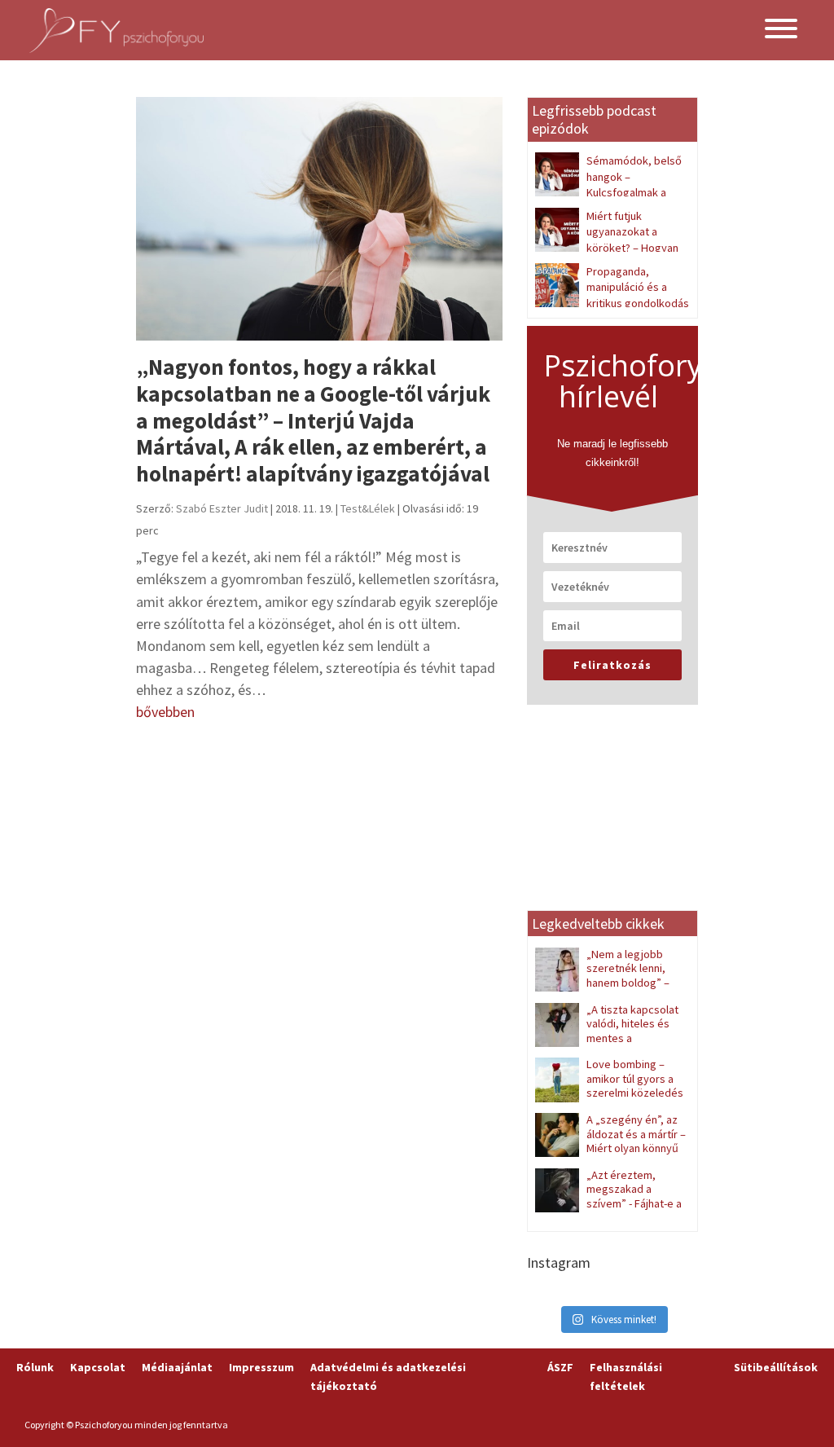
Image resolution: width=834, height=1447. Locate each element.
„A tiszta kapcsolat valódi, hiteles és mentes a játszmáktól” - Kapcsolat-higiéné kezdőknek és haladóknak (607, 1045)
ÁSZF (560, 1367)
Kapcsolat (97, 1367)
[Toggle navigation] (781, 30)
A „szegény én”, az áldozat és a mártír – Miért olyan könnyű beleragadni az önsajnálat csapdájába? (610, 1148)
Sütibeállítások (776, 1367)
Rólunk (35, 1367)
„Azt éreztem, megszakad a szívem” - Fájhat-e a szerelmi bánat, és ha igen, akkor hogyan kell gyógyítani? (608, 1211)
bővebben (165, 711)
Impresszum (261, 1367)
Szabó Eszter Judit (222, 508)
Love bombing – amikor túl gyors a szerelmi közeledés (634, 1078)
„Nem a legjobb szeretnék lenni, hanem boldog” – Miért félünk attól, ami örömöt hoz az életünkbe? (609, 982)
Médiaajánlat (177, 1367)
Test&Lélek (367, 508)
